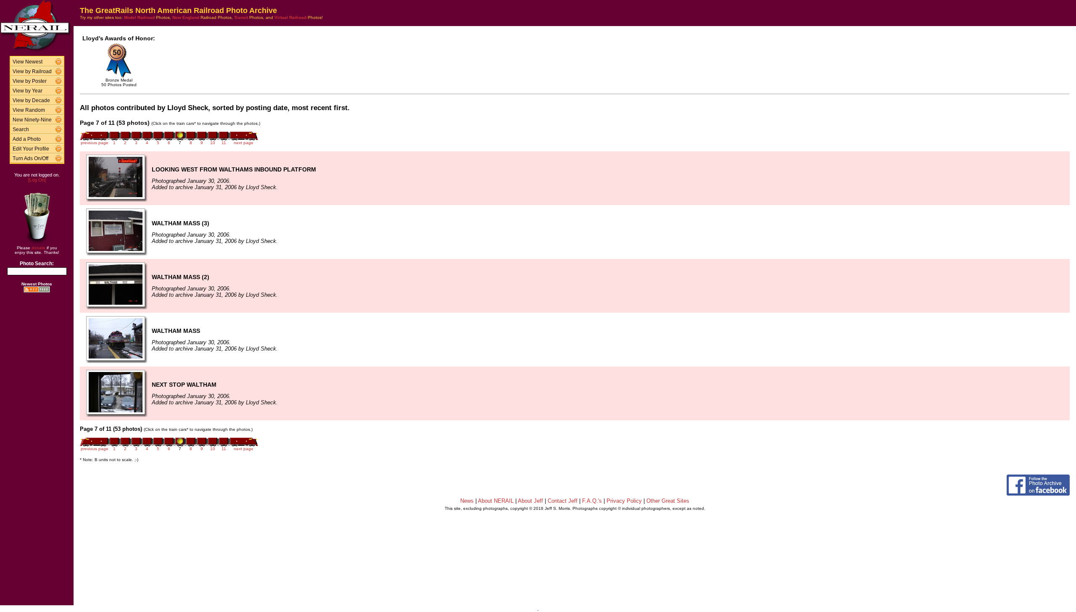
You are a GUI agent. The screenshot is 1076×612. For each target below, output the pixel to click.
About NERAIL (496, 501)
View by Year (27, 90)
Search (21, 129)
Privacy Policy (624, 501)
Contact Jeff (563, 501)
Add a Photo (27, 139)
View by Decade (31, 100)
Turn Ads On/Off (30, 158)
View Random (29, 110)
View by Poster (30, 81)
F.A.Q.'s (592, 501)
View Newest (27, 61)
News (467, 501)
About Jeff (530, 501)
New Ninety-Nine (32, 119)
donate (38, 247)
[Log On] (37, 179)
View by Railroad (32, 71)
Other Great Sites (667, 501)
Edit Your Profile (31, 148)
